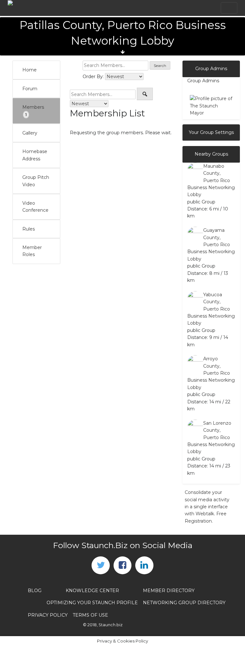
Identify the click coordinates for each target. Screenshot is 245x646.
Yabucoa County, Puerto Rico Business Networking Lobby (211, 309)
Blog (34, 590)
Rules (28, 229)
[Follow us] (100, 565)
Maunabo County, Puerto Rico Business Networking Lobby (211, 180)
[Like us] (122, 565)
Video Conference (35, 206)
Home (29, 70)
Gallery (29, 133)
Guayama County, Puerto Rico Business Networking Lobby (211, 244)
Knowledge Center (92, 590)
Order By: (93, 76)
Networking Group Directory (184, 603)
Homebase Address (34, 155)
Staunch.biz (110, 624)
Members (33, 110)
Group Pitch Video (35, 180)
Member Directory (169, 590)
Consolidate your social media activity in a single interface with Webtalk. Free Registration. (207, 506)
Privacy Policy (48, 615)
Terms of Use (90, 615)
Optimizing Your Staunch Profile (92, 603)
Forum (29, 89)
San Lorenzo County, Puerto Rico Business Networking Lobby (211, 437)
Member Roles (32, 251)
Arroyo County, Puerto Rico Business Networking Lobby (211, 373)
